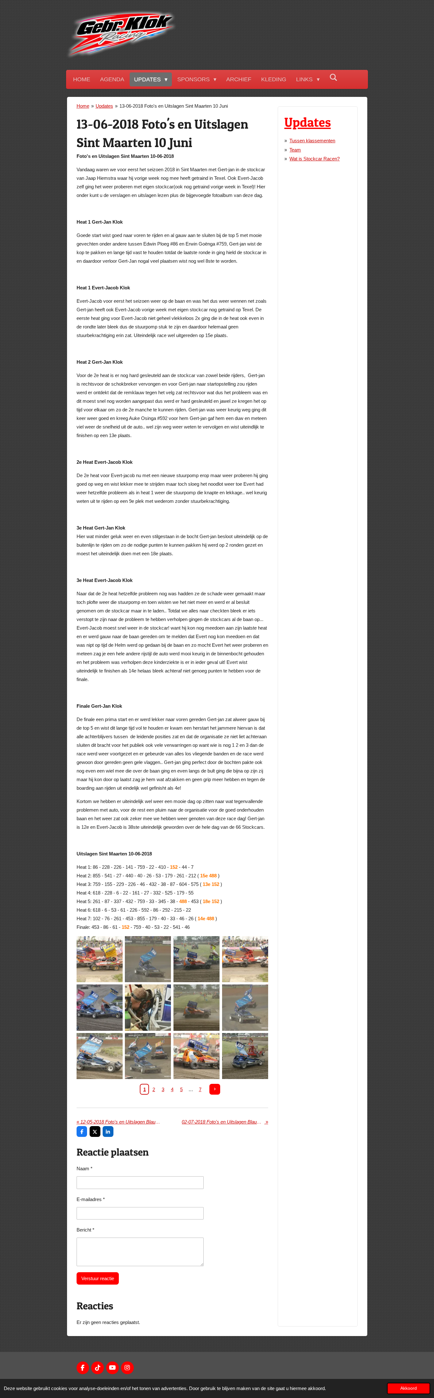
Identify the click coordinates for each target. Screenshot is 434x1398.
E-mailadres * (91, 1199)
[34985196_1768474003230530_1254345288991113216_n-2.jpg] (99, 1007)
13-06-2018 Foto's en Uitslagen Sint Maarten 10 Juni (173, 106)
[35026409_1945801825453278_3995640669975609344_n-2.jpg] (148, 1007)
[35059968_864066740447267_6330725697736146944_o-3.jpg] (99, 1056)
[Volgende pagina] (214, 1089)
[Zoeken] (333, 77)
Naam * (84, 1168)
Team (295, 149)
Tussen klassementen (312, 140)
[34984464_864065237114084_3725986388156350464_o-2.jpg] (245, 959)
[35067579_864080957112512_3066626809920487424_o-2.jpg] (196, 1056)
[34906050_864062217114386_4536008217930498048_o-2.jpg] (99, 959)
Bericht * (85, 1230)
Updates (104, 106)
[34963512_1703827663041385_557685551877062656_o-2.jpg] (196, 959)
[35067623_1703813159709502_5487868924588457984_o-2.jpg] (245, 1056)
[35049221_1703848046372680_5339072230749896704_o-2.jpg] (196, 1007)
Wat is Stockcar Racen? (314, 158)
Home (83, 106)
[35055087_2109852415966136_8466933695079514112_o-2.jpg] (245, 1007)
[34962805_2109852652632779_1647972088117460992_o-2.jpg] (148, 959)
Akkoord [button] (408, 1388)
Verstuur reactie (97, 1278)
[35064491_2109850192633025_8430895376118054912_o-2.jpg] (148, 1056)
